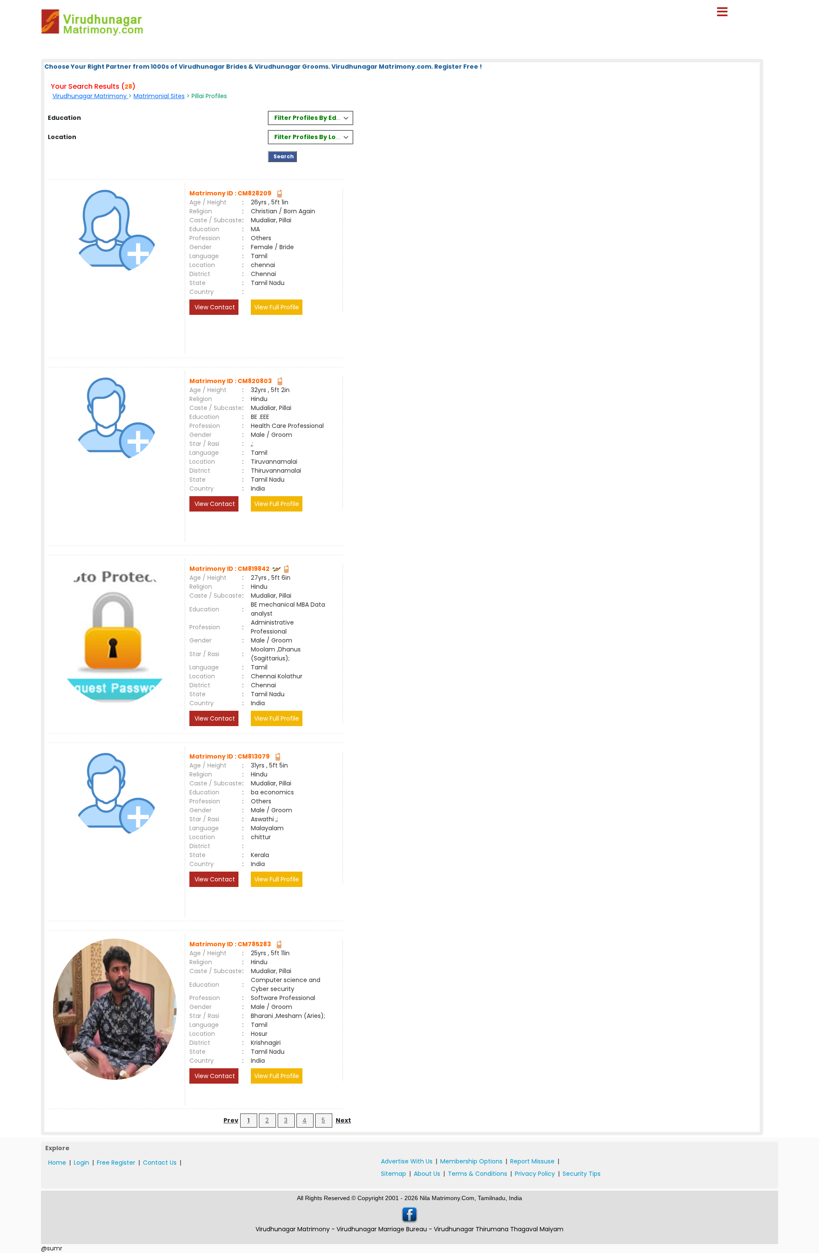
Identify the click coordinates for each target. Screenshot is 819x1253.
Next (343, 1120)
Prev (231, 1120)
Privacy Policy (535, 1173)
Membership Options (471, 1161)
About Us (427, 1173)
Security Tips (582, 1173)
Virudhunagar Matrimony (90, 96)
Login (81, 1162)
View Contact (214, 307)
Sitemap (393, 1173)
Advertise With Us (407, 1161)
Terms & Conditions (477, 1173)
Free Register (116, 1162)
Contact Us (160, 1162)
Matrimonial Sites (159, 96)
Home (57, 1162)
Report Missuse (532, 1161)
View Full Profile (276, 307)
